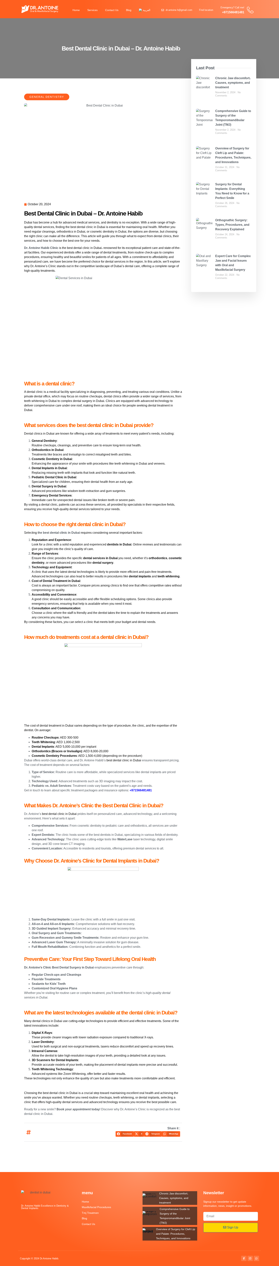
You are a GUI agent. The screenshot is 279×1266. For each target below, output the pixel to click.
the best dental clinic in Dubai (59, 532)
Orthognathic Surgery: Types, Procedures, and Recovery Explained (232, 225)
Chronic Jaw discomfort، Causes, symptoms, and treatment (233, 83)
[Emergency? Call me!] (250, 10)
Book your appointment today (78, 1109)
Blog (128, 10)
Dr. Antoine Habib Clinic (41, 247)
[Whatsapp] (256, 1258)
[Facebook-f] (244, 1258)
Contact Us (111, 10)
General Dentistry (46, 96)
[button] (125, 1134)
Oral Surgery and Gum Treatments (56, 933)
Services (92, 10)
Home (76, 10)
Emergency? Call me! (232, 7)
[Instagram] (250, 1258)
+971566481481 (233, 12)
